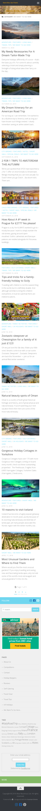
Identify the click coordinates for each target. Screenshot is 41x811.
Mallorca (4, 737)
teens (24, 743)
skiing (16, 743)
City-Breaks (7, 151)
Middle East (14, 737)
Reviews (7, 683)
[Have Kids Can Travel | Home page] (13, 3)
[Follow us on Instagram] (30, 600)
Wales (35, 742)
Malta (8, 737)
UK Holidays (18, 326)
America (24, 724)
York (12, 746)
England (14, 730)
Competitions (9, 667)
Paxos (13, 740)
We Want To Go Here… (12, 710)
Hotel (25, 151)
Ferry (19, 730)
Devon (36, 727)
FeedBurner (25, 768)
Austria (30, 724)
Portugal (18, 739)
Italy (20, 733)
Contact (7, 672)
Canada (16, 727)
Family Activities (20, 324)
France (32, 730)
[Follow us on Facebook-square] (34, 600)
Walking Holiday (6, 746)
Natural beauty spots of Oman (20, 395)
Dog (3, 730)
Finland (24, 730)
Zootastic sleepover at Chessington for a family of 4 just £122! (19, 339)
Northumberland (6, 740)
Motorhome (28, 737)
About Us (7, 662)
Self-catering (17, 268)
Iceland (16, 734)
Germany (4, 734)
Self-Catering (9, 688)
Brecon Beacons (8, 727)
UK (28, 743)
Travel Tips (6, 45)
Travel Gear (8, 694)
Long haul (27, 42)
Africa (19, 724)
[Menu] (38, 3)
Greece (10, 733)
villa (30, 743)
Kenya (25, 734)
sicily (10, 743)
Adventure (6, 42)
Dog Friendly (8, 730)
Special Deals (13, 154)
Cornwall (22, 727)
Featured (17, 42)
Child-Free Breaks (9, 207)
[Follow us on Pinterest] (38, 600)
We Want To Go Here (22, 45)
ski (13, 742)
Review (25, 739)
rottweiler (31, 740)
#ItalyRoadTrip (10, 723)
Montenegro (21, 737)
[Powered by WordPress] (12, 799)
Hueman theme (32, 799)
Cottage (30, 726)
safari (35, 740)
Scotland (5, 743)
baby (34, 724)
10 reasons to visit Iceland (17, 509)
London (31, 733)
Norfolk (33, 737)
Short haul (14, 210)
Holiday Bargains (10, 678)
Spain (20, 743)
